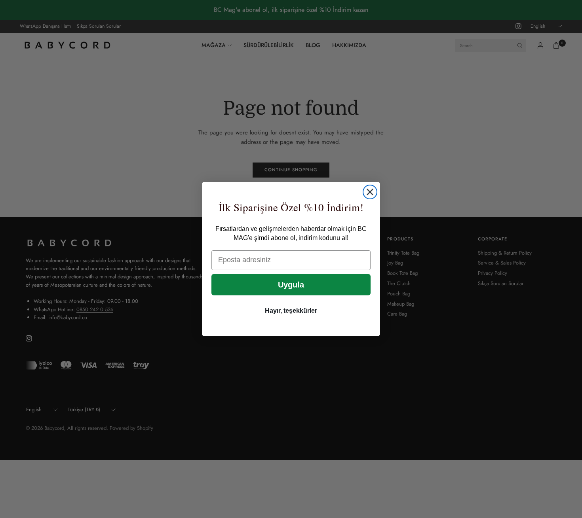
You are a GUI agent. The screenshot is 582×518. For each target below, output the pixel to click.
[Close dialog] (370, 192)
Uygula (291, 284)
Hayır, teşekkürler (291, 310)
